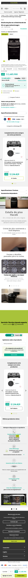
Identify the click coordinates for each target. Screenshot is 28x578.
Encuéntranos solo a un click (15, 451)
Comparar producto (15, 98)
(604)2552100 (16, 438)
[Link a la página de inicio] (3, 15)
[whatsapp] (21, 126)
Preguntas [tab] (18, 335)
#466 (17, 436)
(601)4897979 (16, 439)
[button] (17, 8)
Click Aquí (14, 480)
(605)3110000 (17, 441)
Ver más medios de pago (13, 121)
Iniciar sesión (14, 354)
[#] (11, 509)
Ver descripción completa (8, 107)
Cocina (6, 15)
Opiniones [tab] (9, 335)
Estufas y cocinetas (13, 15)
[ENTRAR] (19, 12)
